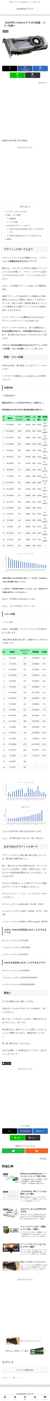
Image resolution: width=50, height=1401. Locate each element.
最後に (9, 239)
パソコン (7, 1063)
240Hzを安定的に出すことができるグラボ (25, 236)
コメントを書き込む (25, 1370)
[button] (32, 75)
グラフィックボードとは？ (17, 211)
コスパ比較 (13, 222)
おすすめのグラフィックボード (19, 226)
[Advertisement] (25, 110)
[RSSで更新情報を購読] (36, 1150)
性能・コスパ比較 (14, 215)
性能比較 (12, 218)
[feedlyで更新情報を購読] (13, 1150)
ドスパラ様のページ (30, 376)
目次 (22, 207)
